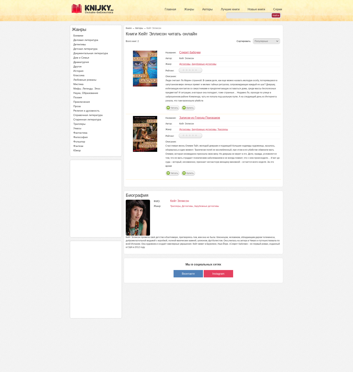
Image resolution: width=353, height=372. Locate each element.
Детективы (79, 44)
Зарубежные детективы (204, 64)
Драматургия (81, 62)
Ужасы (77, 128)
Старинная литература (87, 119)
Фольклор (79, 141)
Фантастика (80, 132)
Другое (77, 66)
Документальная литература (90, 53)
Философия (80, 137)
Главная (170, 9)
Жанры (189, 9)
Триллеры (79, 123)
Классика (78, 75)
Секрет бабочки (190, 52)
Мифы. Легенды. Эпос (86, 88)
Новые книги (256, 9)
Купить (190, 108)
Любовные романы (84, 79)
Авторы (207, 9)
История (78, 70)
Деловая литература (85, 39)
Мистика (78, 84)
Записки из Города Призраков (199, 117)
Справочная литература (88, 115)
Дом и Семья (81, 57)
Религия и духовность (86, 110)
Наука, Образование (85, 92)
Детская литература (85, 48)
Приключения (81, 101)
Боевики (78, 35)
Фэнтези (78, 145)
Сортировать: (244, 41)
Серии (277, 9)
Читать (174, 108)
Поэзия (77, 97)
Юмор (77, 150)
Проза (77, 106)
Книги (129, 28)
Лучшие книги (230, 9)
